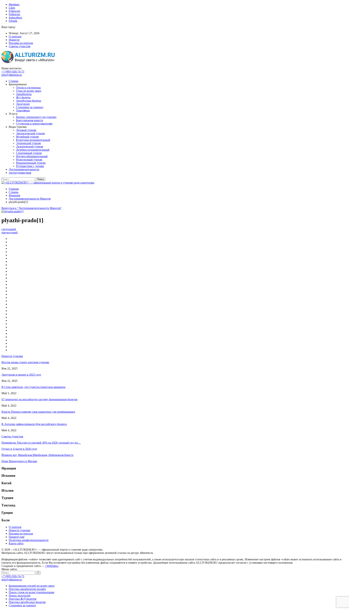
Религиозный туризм (29, 159)
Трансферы (23, 110)
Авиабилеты (24, 94)
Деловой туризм (26, 130)
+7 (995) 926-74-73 (12, 71)
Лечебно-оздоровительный (32, 149)
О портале (15, 36)
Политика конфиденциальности (29, 540)
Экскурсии (23, 103)
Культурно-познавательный (33, 139)
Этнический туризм (28, 143)
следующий (8, 229)
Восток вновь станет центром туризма (25, 362)
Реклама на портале (21, 43)
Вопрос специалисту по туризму (36, 117)
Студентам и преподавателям (34, 123)
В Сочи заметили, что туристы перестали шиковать (33, 387)
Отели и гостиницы (28, 87)
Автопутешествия (20, 172)
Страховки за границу (29, 107)
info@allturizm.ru (11, 74)
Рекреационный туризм (30, 162)
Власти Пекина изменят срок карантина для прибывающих (38, 411)
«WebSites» (52, 565)
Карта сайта (16, 543)
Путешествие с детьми (30, 166)
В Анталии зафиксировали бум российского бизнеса (34, 424)
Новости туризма (19, 530)
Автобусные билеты (28, 100)
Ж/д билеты (23, 97)
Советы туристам (19, 46)
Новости (14, 39)
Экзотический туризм (29, 146)
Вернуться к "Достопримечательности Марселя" (31, 208)
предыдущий (9, 232)
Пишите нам (16, 536)
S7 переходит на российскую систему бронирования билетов (39, 399)
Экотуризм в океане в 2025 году (21, 374)
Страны (13, 81)
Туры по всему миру (28, 90)
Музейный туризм (27, 136)
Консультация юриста (29, 120)
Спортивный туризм (29, 153)
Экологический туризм (30, 133)
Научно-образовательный (32, 156)
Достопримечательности (24, 169)
